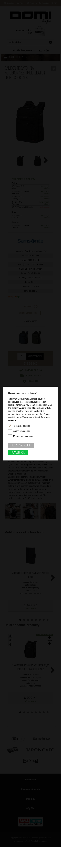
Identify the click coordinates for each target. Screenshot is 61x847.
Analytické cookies (21, 431)
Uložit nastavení (21, 445)
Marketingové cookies (23, 436)
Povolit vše (18, 452)
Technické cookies (21, 426)
